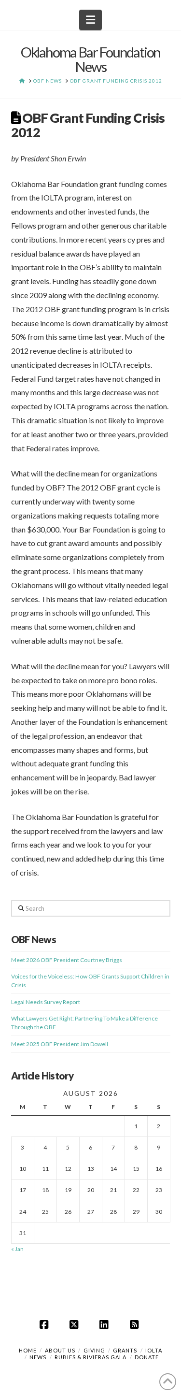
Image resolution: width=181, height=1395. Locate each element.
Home (28, 1350)
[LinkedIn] (106, 1324)
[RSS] (136, 1324)
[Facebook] (45, 1324)
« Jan (17, 1248)
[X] (75, 1324)
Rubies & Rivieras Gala (90, 1357)
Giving (94, 1350)
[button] (90, 20)
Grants (125, 1350)
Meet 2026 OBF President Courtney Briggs (66, 960)
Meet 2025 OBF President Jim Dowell (59, 1044)
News (37, 1357)
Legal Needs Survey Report (45, 1002)
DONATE (147, 1357)
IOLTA (153, 1350)
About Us (60, 1350)
